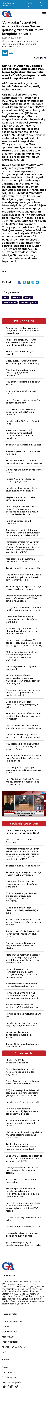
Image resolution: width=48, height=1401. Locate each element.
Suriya (28, 297)
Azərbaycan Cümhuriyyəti (15, 1347)
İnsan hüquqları (10, 1342)
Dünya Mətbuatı (10, 1332)
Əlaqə (5, 1367)
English (42, 4)
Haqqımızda (8, 1372)
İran (4, 1352)
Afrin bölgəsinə (28, 302)
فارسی (30, 4)
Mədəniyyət (8, 1337)
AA (5, 53)
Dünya (5, 1326)
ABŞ (5, 297)
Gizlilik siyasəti (9, 1377)
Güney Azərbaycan (12, 1321)
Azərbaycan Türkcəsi (8, 4)
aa (11, 53)
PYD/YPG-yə (9, 302)
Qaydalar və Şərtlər (12, 1382)
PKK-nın (16, 297)
